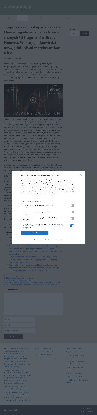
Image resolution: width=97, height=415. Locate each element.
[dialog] (48, 207)
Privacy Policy (59, 239)
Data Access (48, 239)
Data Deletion (38, 239)
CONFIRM (34, 233)
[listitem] (48, 201)
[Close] (81, 175)
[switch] (72, 205)
